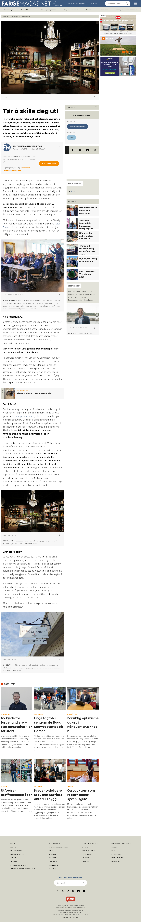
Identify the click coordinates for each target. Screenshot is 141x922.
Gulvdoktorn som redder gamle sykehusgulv (81, 794)
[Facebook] (72, 150)
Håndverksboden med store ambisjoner (88, 210)
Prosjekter (115, 861)
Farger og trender (71, 10)
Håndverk (104, 10)
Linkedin (6, 170)
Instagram (16, 170)
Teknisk (89, 10)
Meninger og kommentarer (126, 10)
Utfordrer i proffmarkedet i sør (16, 792)
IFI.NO (51, 850)
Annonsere (53, 854)
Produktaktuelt (27, 10)
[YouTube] (83, 891)
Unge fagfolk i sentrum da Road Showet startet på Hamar (48, 724)
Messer (114, 847)
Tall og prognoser (48, 10)
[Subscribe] (83, 882)
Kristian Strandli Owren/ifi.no (27, 146)
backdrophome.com (22, 416)
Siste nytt (9, 684)
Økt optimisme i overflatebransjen (34, 393)
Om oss (12, 843)
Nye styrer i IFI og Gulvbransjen (88, 260)
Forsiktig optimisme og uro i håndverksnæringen (83, 724)
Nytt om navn (116, 854)
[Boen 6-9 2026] (118, 54)
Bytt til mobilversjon (18, 865)
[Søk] (126, 4)
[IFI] (70, 902)
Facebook (26, 168)
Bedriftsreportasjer (89, 843)
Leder (71, 137)
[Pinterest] (80, 150)
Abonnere (13, 861)
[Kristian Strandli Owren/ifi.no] (60, 147)
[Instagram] (62, 891)
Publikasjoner (54, 843)
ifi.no (73, 191)
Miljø (113, 850)
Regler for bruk (16, 850)
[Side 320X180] (118, 75)
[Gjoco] (118, 33)
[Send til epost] (95, 150)
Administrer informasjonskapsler (22, 868)
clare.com (41, 416)
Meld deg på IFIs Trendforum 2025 (87, 274)
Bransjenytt (8, 10)
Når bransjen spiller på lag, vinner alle (86, 236)
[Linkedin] (87, 150)
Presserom (53, 868)
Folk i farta (86, 854)
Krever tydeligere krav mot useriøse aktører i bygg (48, 794)
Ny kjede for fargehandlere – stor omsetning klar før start (16, 724)
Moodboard (53, 865)
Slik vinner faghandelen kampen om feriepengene (86, 224)
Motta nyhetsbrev (49, 163)
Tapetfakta (53, 861)
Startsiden (6, 17)
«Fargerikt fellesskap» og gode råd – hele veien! (87, 249)
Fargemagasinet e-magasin (58, 847)
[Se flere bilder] (94, 97)
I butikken (85, 861)
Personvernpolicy (17, 854)
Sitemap (13, 858)
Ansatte (13, 847)
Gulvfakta (53, 858)
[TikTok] (68, 891)
